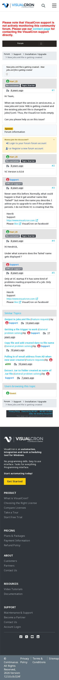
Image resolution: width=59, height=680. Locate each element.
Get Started (14, 481)
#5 (53, 272)
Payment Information (17, 540)
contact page (41, 29)
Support (17, 54)
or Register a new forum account (26, 148)
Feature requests (40, 319)
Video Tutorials (13, 589)
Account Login (12, 627)
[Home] (18, 6)
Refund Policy (12, 545)
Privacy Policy (14, 411)
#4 (53, 240)
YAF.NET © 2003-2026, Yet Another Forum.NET (41, 412)
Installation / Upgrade (35, 54)
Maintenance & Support (18, 612)
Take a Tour (11, 512)
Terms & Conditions (39, 660)
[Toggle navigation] (41, 44)
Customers (10, 561)
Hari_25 (13, 81)
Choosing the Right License (20, 503)
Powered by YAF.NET (30, 411)
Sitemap (54, 658)
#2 (53, 165)
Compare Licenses (15, 507)
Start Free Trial (13, 517)
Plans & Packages (14, 536)
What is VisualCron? (16, 498)
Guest (12, 393)
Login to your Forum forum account (27, 143)
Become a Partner (14, 617)
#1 (53, 90)
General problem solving (18, 346)
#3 (53, 187)
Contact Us (10, 570)
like (16, 223)
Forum (20, 43)
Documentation (13, 594)
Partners (9, 565)
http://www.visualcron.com (21, 220)
